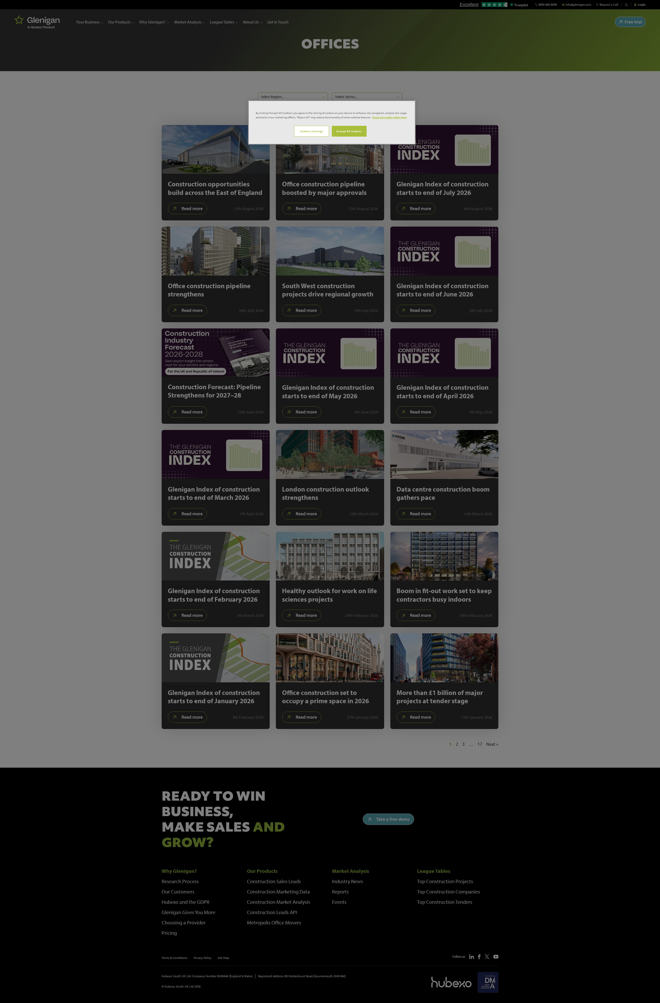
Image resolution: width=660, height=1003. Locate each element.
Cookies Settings (311, 131)
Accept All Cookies (349, 131)
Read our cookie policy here (389, 117)
